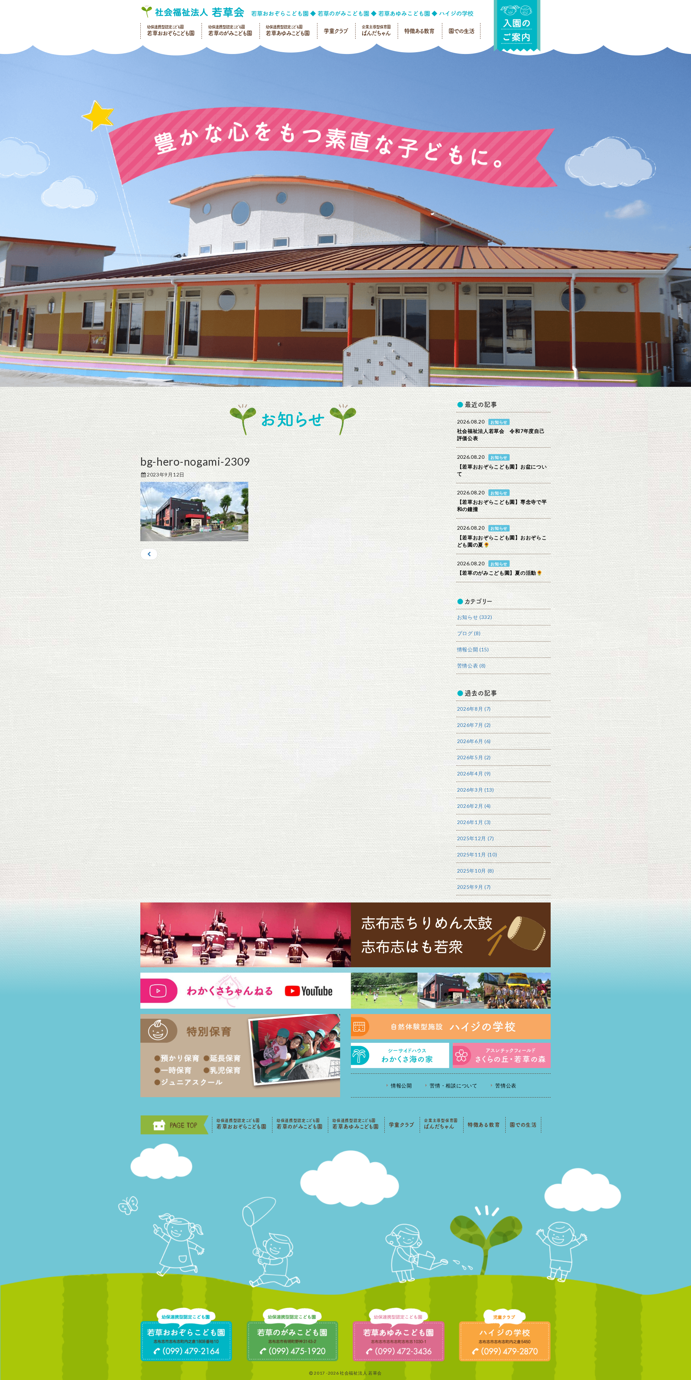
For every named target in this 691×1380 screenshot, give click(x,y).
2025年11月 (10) (477, 854)
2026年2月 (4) (474, 806)
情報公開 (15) (473, 649)
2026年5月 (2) (474, 757)
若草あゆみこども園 (288, 30)
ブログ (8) (469, 633)
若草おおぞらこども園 (170, 30)
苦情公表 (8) (471, 665)
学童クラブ (336, 31)
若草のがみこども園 (230, 30)
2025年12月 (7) (475, 838)
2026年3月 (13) (475, 790)
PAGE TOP (174, 1125)
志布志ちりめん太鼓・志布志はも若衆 (345, 934)
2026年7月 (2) (474, 725)
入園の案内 (517, 25)
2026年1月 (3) (474, 822)
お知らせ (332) (474, 617)
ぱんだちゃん (376, 30)
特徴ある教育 (419, 31)
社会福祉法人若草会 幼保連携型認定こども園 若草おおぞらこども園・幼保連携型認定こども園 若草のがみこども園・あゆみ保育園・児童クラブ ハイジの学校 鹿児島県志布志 (307, 11)
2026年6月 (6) (474, 741)
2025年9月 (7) (474, 887)
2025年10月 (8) (475, 871)
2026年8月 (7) (474, 709)
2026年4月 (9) (474, 773)
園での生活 (461, 31)
